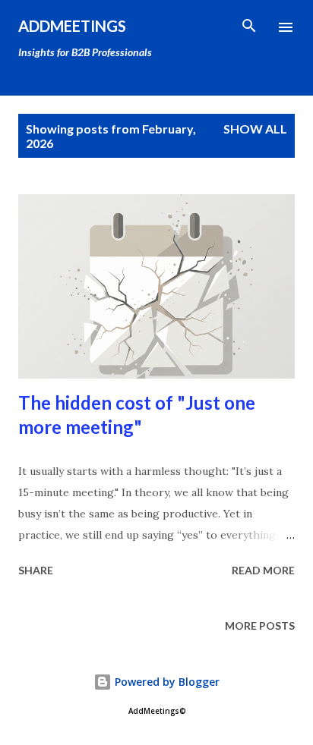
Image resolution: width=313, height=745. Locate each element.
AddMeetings (72, 26)
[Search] (249, 27)
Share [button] (35, 570)
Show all (255, 128)
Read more (263, 570)
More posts (260, 625)
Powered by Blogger (166, 681)
